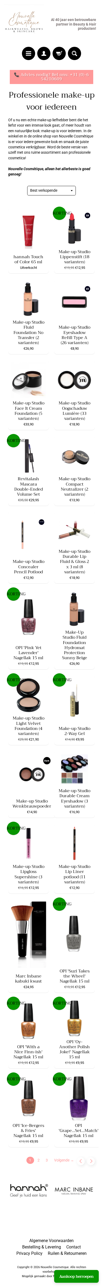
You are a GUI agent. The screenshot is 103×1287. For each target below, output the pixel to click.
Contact (73, 1247)
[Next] (91, 1161)
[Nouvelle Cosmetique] (24, 24)
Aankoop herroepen (76, 1276)
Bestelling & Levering (41, 1247)
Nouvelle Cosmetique (55, 1267)
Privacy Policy (29, 1253)
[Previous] (81, 1161)
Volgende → (64, 1160)
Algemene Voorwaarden (51, 1240)
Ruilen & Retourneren (67, 1253)
